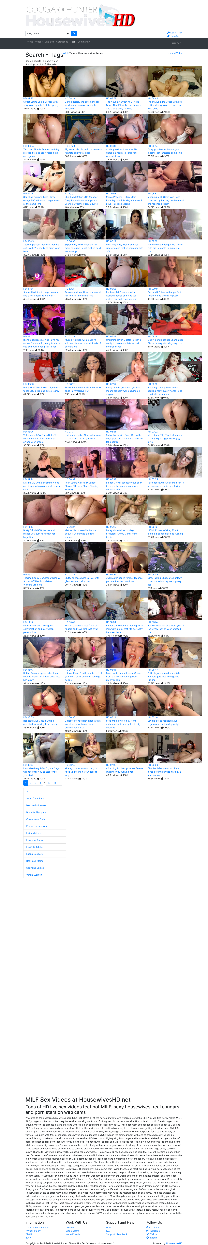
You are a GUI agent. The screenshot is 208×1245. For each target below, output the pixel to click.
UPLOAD (176, 43)
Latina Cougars (34, 853)
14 (55, 782)
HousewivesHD (174, 1243)
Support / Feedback (116, 1234)
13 (49, 782)
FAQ (108, 1230)
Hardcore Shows (35, 840)
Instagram (154, 1230)
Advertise (71, 1227)
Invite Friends (73, 1234)
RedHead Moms (34, 860)
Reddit (153, 1237)
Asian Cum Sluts (35, 798)
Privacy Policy (33, 1230)
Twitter (153, 1234)
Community (84, 41)
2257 (28, 1237)
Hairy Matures (33, 833)
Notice (109, 1227)
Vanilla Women (34, 874)
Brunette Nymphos (36, 812)
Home (30, 41)
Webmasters (72, 1230)
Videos (39, 41)
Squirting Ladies (35, 867)
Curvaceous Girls (35, 819)
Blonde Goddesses (36, 805)
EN (181, 32)
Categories (62, 41)
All (27, 791)
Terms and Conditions (37, 1227)
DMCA (28, 1234)
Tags (72, 41)
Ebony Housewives (36, 826)
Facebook (154, 1227)
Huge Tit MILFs (34, 847)
